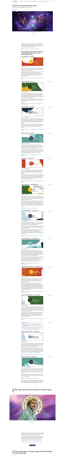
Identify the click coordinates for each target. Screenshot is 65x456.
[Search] (51, 1)
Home (13, 449)
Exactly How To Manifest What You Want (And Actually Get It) (32, 327)
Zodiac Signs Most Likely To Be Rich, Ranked (31, 378)
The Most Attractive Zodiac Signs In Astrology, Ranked (33, 235)
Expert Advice (47, 1)
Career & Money (43, 1)
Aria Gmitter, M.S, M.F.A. (25, 380)
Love (19, 1)
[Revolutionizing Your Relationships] (15, 1)
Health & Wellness (38, 1)
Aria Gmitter (13, 9)
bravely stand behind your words (36, 436)
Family (28, 1)
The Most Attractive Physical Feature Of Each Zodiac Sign (33, 354)
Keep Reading (32, 445)
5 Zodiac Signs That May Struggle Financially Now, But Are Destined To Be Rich (31, 325)
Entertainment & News (33, 1)
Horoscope (24, 1)
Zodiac (22, 1)
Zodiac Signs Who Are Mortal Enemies (30, 208)
